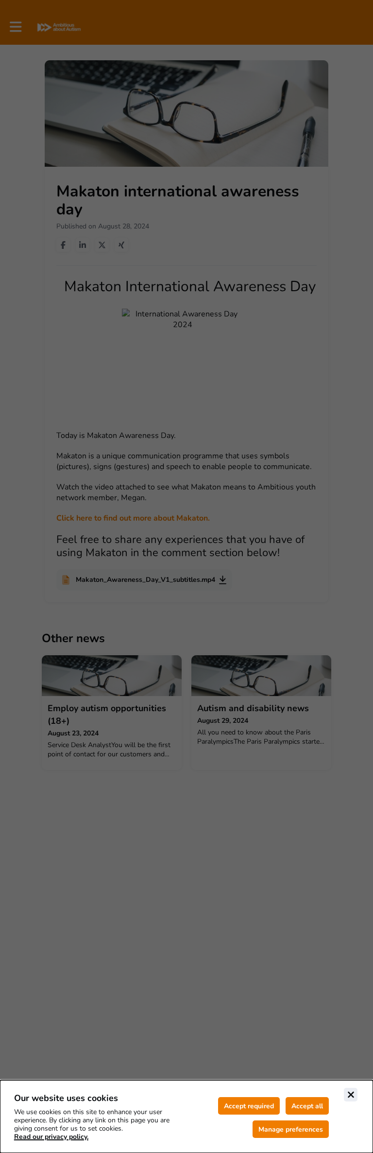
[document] (186, 1116)
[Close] (350, 1094)
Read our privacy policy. (51, 1137)
